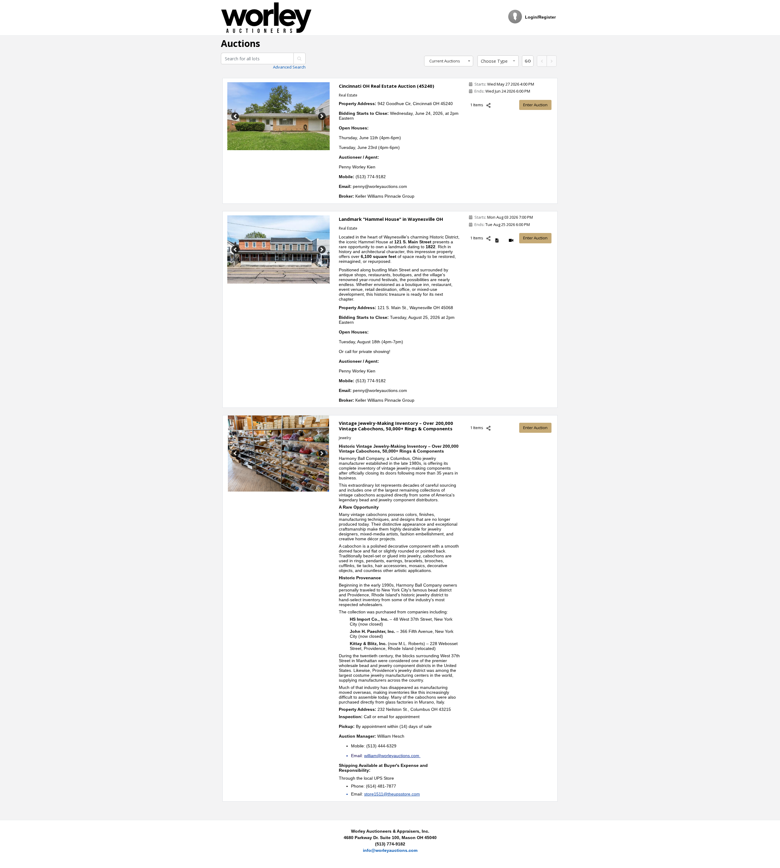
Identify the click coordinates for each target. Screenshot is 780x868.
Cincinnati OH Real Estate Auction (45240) (386, 86)
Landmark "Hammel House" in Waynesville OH (391, 219)
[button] (498, 61)
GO (528, 61)
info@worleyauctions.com (390, 850)
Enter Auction (535, 105)
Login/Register (540, 17)
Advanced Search (289, 67)
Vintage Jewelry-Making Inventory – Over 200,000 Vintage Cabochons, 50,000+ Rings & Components (396, 426)
